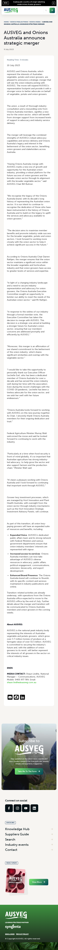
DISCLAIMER (10, 934)
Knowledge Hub (17, 829)
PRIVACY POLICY (22, 934)
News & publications (19, 22)
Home (6, 22)
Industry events (16, 845)
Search (10, 839)
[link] (9, 808)
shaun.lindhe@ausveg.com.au (21, 682)
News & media (35, 22)
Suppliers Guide (17, 834)
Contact (11, 850)
